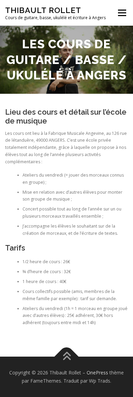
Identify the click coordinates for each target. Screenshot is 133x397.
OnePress (97, 372)
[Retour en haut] (67, 357)
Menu (121, 13)
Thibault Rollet (43, 10)
